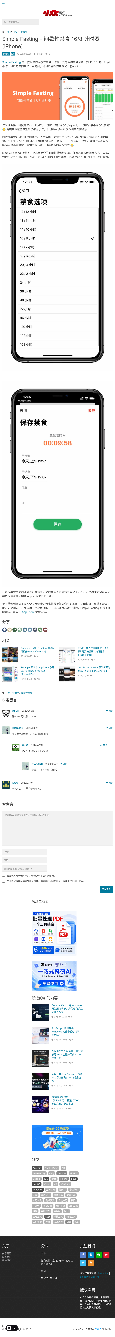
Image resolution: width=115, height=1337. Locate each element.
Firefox (73, 1173)
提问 (43, 1271)
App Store (28, 612)
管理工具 (37, 1216)
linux (73, 1178)
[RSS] (91, 1263)
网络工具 (70, 1216)
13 (38, 679)
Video (47, 1184)
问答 (68, 1222)
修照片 (62, 1189)
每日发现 (73, 1205)
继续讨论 (6, 1260)
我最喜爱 (50, 1200)
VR (55, 1184)
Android (37, 1168)
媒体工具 (58, 1195)
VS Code (65, 1184)
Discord (95, 1276)
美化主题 (37, 1222)
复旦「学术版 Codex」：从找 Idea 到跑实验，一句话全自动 (67, 1077)
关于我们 (6, 1253)
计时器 (15, 692)
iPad (54, 1178)
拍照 (73, 1200)
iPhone (6, 54)
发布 (43, 1253)
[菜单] (4, 4)
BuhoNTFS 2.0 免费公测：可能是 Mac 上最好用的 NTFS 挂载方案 (67, 1054)
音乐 (77, 1222)
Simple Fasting (11, 62)
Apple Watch (51, 1168)
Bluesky (84, 1276)
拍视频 (36, 1205)
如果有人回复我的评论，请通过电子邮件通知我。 (31, 875)
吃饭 (8, 692)
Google (36, 1178)
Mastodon (103, 1273)
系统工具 (58, 1216)
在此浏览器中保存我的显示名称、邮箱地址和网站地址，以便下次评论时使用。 (46, 881)
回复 (110, 710)
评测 (48, 1222)
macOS (36, 1184)
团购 (35, 1195)
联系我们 (6, 1256)
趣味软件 (58, 1222)
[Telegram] (91, 1255)
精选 (48, 1216)
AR (63, 1168)
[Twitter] (83, 1263)
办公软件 (73, 1189)
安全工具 (70, 1195)
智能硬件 (47, 1205)
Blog (51, 1173)
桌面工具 (60, 1205)
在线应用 (45, 1195)
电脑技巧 (45, 1211)
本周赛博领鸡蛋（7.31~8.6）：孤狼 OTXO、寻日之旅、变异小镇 (66, 1100)
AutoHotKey (39, 1173)
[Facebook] (83, 1255)
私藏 (66, 1211)
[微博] (106, 1255)
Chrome (62, 1173)
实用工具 (37, 1200)
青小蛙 (40, 54)
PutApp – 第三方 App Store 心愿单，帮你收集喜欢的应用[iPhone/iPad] (37, 671)
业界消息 (50, 1189)
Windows (38, 1189)
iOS (13, 54)
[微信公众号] (99, 1255)
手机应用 (62, 1200)
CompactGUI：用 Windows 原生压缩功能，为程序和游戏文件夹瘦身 (67, 1009)
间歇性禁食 (26, 692)
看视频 (57, 1211)
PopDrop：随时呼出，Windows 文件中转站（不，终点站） (67, 1032)
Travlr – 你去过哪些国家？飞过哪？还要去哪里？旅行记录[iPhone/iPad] (93, 651)
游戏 (35, 1211)
